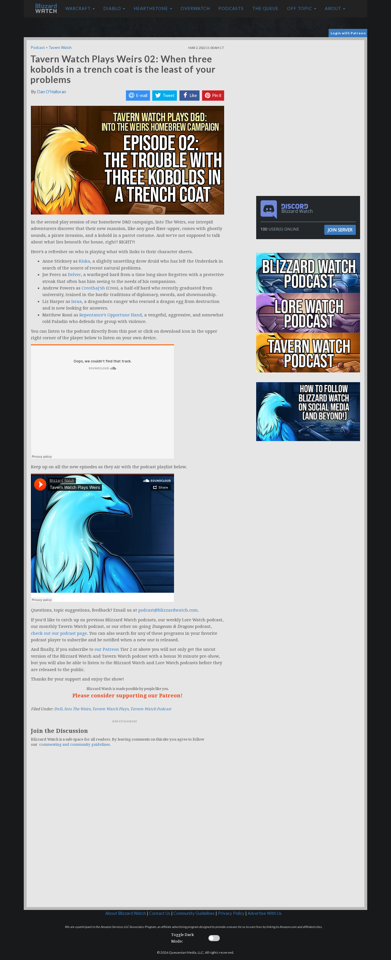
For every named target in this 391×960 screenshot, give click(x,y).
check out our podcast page (59, 633)
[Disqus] (127, 830)
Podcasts (231, 8)
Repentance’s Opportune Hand (110, 315)
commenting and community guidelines (74, 744)
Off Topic (300, 8)
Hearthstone (151, 8)
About (333, 8)
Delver (74, 274)
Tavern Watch (60, 47)
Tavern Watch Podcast (150, 709)
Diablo (112, 8)
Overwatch (195, 8)
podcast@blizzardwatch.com (168, 610)
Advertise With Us (265, 913)
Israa (76, 301)
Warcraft (78, 8)
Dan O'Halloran (51, 91)
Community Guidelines (194, 913)
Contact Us (159, 913)
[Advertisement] (309, 80)
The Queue (265, 8)
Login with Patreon (348, 33)
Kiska (84, 261)
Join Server (340, 230)
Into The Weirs (77, 709)
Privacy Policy (231, 913)
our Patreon (106, 649)
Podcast (38, 47)
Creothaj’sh (93, 288)
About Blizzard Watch (125, 913)
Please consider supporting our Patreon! (127, 696)
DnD (58, 709)
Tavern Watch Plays (110, 709)
